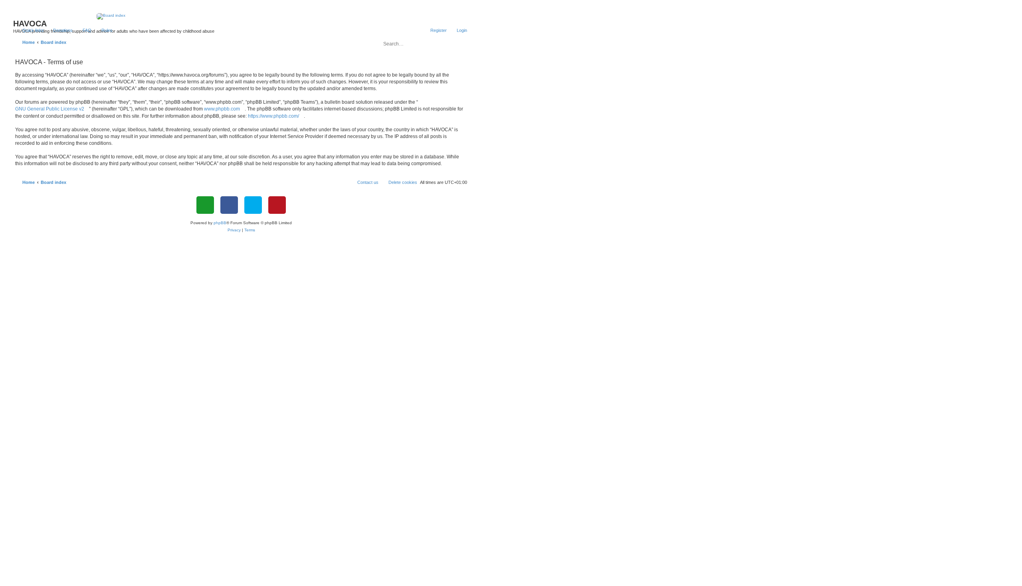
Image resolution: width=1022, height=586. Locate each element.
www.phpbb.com (222, 109)
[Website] (205, 205)
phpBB (220, 223)
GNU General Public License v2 (49, 109)
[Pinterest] (277, 205)
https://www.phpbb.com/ (273, 116)
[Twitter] (253, 205)
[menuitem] (59, 30)
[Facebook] (229, 205)
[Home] (241, 16)
